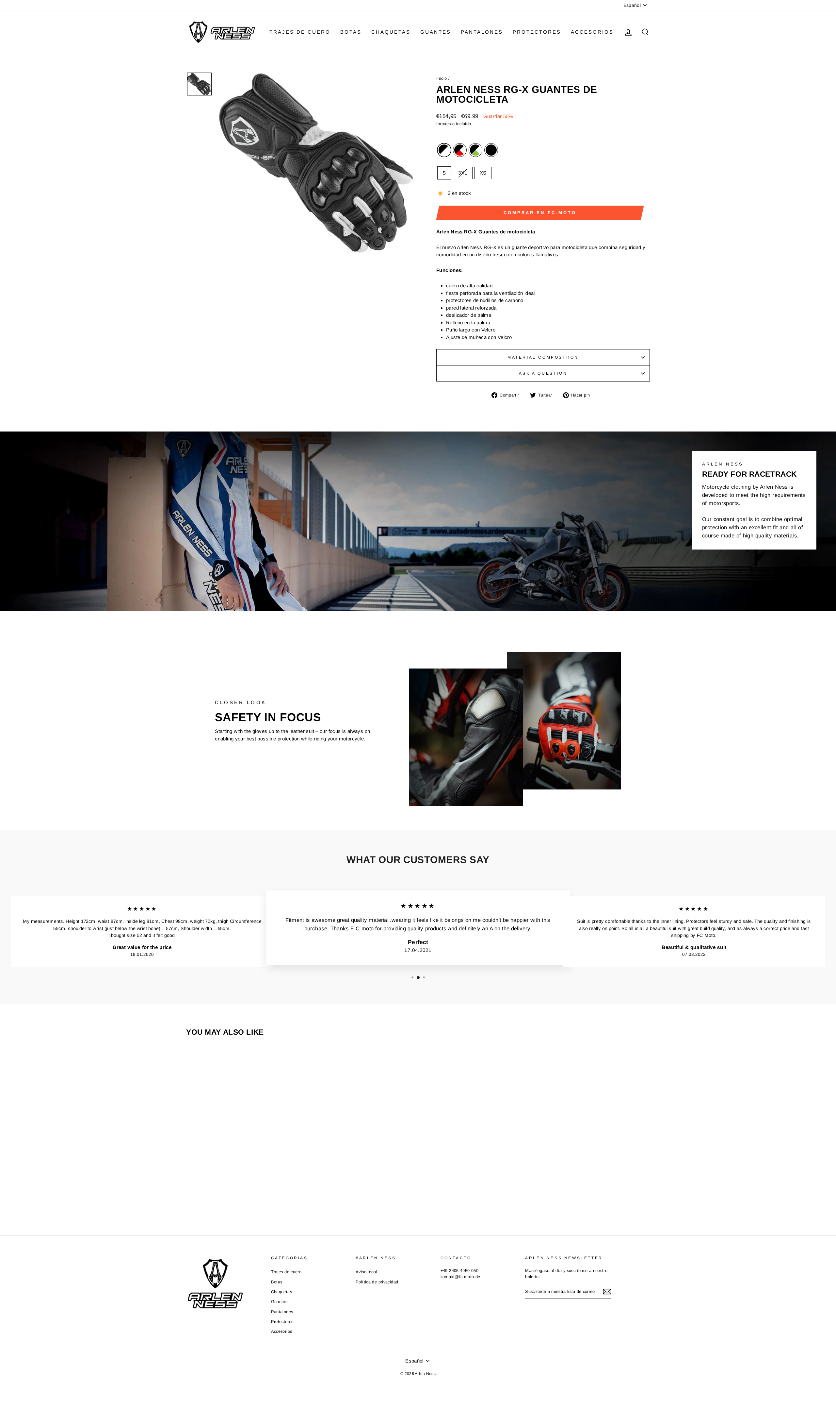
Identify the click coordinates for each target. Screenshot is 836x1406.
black (491, 150)
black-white (444, 150)
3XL (462, 173)
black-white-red (459, 150)
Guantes (435, 32)
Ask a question (543, 373)
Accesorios (592, 32)
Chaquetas (390, 32)
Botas (351, 32)
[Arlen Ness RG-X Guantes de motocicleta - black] (254, 1188)
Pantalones (482, 32)
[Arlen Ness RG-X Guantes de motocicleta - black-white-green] (246, 1188)
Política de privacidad (377, 1281)
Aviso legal (366, 1271)
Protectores (537, 32)
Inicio (441, 78)
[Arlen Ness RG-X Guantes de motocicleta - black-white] (228, 1188)
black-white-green (475, 150)
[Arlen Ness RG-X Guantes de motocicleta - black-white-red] (237, 1188)
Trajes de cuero (299, 32)
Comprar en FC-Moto (540, 212)
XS (483, 173)
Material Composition (543, 357)
